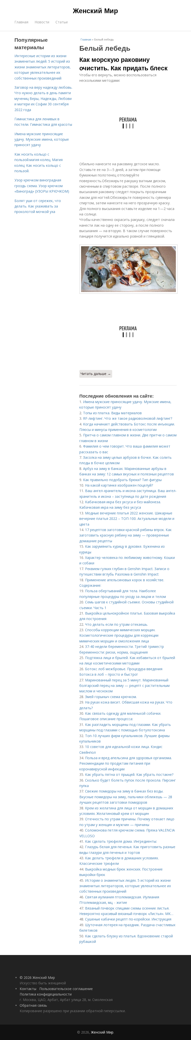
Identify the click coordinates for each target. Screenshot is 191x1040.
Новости (42, 22)
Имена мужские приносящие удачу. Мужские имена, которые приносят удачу (41, 139)
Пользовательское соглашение (66, 988)
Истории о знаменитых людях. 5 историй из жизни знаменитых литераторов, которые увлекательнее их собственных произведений (125, 886)
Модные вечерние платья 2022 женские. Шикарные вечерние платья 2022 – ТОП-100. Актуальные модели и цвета (126, 519)
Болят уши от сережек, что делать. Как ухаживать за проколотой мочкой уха (37, 206)
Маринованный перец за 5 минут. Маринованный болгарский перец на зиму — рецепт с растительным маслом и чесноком (124, 686)
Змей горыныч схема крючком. (111, 696)
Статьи (61, 22)
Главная (21, 22)
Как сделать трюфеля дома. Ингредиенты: (121, 841)
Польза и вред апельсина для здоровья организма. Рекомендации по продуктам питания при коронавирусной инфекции (125, 763)
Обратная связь (33, 1005)
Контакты (28, 988)
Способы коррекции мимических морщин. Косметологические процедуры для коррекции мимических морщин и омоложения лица (118, 635)
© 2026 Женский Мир (37, 977)
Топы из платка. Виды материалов (112, 413)
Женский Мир (95, 10)
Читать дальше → (96, 373)
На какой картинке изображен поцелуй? (119, 485)
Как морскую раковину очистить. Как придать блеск (123, 63)
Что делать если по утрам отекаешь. (116, 624)
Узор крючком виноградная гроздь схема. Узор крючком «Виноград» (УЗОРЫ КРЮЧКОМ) (41, 186)
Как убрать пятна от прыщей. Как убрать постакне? (129, 774)
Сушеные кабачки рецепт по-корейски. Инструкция (128, 919)
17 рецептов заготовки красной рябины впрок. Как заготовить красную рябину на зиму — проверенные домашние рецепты (125, 535)
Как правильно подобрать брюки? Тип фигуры (122, 479)
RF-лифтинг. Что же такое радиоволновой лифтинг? (127, 418)
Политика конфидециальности (46, 994)
